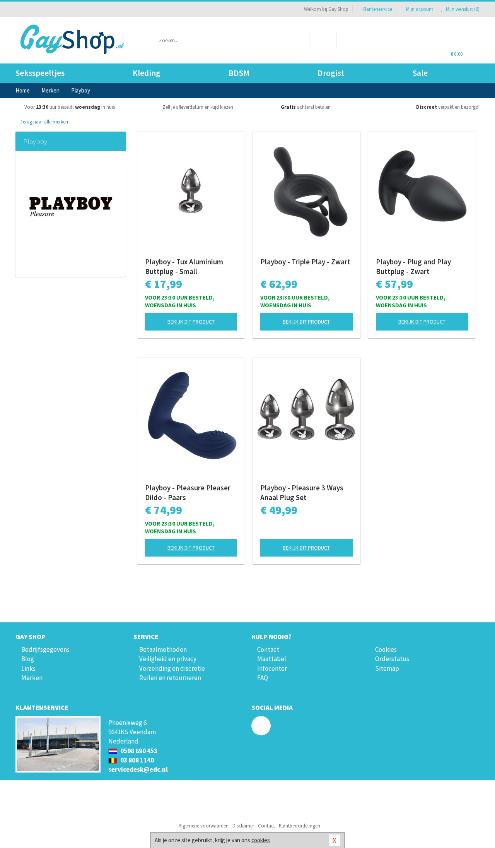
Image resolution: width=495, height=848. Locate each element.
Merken (32, 677)
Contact (268, 649)
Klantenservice (377, 9)
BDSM (239, 73)
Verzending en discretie (172, 668)
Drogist (331, 73)
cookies (260, 840)
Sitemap (387, 668)
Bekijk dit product (191, 321)
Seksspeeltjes (40, 73)
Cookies (386, 649)
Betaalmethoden (163, 649)
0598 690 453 (138, 751)
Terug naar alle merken (43, 121)
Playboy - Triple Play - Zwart (305, 261)
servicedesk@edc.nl (138, 769)
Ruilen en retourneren (170, 677)
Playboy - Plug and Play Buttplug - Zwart (413, 266)
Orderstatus (392, 658)
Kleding (146, 73)
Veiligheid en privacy (167, 658)
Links (28, 668)
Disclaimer (243, 825)
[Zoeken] (323, 40)
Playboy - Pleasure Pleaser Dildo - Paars (187, 492)
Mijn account (419, 9)
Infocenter (272, 668)
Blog (27, 658)
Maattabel (271, 658)
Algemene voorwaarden (204, 825)
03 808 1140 (136, 760)
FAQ (262, 677)
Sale (420, 73)
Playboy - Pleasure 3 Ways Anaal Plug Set (301, 492)
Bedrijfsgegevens (45, 649)
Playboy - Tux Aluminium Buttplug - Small (184, 266)
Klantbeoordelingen (299, 825)
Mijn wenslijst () (462, 9)
